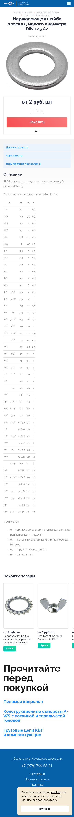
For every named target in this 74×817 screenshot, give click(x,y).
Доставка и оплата (37, 779)
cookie (55, 792)
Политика (37, 784)
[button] (69, 3)
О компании (37, 774)
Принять (45, 808)
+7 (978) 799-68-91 (37, 766)
